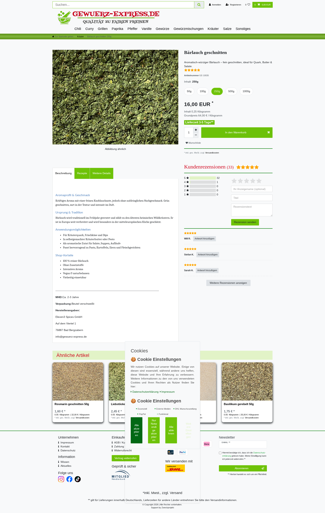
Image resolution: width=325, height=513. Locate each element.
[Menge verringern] (195, 135)
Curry (89, 29)
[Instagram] (61, 479)
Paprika (117, 29)
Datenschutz (68, 450)
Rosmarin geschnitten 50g (72, 404)
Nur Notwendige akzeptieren (154, 430)
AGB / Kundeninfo (124, 442)
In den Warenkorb (235, 132)
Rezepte (82, 173)
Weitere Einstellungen (188, 430)
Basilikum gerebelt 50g (239, 404)
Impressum (67, 442)
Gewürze (162, 29)
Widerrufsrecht (123, 450)
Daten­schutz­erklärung (145, 391)
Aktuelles (66, 465)
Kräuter (213, 29)
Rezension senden (245, 222)
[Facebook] (69, 479)
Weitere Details (102, 173)
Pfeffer (132, 29)
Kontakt (65, 446)
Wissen (65, 461)
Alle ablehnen (171, 430)
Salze (227, 29)
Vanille (147, 29)
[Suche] (199, 4)
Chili (77, 29)
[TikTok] (78, 479)
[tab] (63, 173)
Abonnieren (241, 468)
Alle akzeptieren (136, 430)
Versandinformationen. (223, 500)
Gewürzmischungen (189, 29)
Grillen (103, 29)
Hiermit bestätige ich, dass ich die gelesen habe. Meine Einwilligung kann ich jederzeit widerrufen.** (244, 456)
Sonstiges (243, 29)
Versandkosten (212, 153)
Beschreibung (63, 173)
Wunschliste (194, 143)
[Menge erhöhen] (195, 130)
